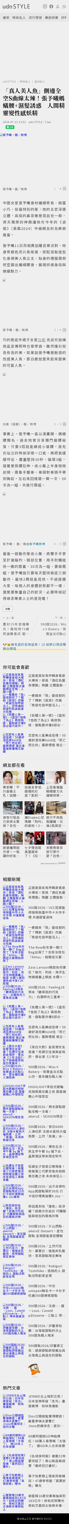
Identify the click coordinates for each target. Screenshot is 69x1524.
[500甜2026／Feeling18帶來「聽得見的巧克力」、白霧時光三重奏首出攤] (14, 992)
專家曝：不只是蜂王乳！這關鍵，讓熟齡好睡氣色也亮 (11, 791)
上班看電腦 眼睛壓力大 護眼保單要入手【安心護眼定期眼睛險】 (54, 791)
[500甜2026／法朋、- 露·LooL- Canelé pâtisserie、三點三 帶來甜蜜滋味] (14, 1311)
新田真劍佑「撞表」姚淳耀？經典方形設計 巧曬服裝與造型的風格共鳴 (47, 1211)
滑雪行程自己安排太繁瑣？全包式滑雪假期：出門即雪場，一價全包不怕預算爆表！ (11, 821)
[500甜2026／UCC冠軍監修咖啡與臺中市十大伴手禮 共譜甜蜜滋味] (14, 913)
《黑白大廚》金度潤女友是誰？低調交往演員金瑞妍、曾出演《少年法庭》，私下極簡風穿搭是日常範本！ (46, 1056)
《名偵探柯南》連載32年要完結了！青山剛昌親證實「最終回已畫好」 (47, 1461)
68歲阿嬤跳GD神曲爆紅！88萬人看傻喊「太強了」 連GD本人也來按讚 (47, 1441)
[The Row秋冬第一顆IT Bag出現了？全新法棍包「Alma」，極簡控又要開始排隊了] (14, 953)
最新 (6, 17)
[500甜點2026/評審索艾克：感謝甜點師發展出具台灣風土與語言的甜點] (14, 1351)
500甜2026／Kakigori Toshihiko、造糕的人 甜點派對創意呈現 (46, 1271)
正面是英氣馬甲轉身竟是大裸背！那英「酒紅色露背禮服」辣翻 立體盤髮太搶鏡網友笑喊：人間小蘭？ (47, 685)
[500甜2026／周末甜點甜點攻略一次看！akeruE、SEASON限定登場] (14, 1112)
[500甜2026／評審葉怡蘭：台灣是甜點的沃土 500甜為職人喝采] (14, 1331)
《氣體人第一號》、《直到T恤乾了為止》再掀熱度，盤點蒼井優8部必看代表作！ (46, 722)
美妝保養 (51, 17)
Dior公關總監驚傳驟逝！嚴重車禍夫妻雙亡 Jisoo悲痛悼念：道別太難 (46, 1423)
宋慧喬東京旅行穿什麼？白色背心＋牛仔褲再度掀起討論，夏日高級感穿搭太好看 (54, 852)
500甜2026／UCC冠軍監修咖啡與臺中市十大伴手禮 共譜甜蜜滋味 (46, 912)
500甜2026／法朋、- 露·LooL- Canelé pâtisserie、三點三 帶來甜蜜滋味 (46, 1312)
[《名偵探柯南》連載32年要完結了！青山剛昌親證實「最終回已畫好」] (14, 1461)
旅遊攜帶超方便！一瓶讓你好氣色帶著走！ (11, 852)
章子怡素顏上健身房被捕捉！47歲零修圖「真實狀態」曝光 (47, 1481)
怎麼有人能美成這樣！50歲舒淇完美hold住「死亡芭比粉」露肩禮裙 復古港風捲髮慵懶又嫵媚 (47, 742)
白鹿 (7, 608)
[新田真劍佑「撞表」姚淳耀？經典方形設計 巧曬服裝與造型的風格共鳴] (14, 1211)
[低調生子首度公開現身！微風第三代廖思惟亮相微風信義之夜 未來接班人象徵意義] (14, 1172)
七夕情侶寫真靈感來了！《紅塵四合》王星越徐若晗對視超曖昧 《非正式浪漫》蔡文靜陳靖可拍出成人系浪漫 (33, 852)
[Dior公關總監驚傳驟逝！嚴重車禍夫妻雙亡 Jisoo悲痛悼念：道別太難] (14, 1421)
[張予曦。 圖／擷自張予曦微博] (34, 516)
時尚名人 (19, 17)
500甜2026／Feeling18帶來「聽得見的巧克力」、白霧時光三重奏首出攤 (46, 994)
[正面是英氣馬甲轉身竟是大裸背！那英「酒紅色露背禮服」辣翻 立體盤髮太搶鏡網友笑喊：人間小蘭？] (14, 681)
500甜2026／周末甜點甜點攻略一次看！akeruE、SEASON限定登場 (47, 1113)
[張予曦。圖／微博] (34, 159)
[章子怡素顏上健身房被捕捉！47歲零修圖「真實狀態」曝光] (14, 1481)
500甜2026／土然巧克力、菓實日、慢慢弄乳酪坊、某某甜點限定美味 (46, 1251)
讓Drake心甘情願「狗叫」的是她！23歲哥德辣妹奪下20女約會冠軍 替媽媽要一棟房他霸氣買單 (34, 821)
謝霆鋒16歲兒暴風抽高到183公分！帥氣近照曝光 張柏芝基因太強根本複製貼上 (48, 1502)
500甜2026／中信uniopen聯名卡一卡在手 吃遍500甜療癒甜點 (46, 1290)
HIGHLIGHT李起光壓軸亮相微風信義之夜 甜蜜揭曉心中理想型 (47, 1091)
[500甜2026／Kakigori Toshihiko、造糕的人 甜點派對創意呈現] (14, 1271)
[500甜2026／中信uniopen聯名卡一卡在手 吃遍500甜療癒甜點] (14, 1291)
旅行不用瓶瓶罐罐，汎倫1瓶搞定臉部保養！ (55, 821)
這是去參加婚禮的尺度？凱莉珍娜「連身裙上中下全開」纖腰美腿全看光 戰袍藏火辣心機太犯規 (34, 791)
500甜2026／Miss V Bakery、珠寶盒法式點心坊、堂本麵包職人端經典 (46, 1073)
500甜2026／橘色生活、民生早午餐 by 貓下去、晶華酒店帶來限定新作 (46, 1151)
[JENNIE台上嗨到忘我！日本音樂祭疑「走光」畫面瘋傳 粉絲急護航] (14, 1402)
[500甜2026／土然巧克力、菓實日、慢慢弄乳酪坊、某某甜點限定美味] (14, 1251)
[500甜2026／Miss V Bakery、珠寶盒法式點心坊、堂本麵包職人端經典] (14, 1072)
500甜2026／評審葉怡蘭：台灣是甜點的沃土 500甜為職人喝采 (45, 1330)
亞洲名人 (39, 81)
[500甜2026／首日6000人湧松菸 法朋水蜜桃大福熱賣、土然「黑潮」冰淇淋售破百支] (14, 1132)
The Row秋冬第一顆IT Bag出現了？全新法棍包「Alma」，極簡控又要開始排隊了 (46, 954)
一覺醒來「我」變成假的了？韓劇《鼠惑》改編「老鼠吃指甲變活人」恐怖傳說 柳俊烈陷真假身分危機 (47, 705)
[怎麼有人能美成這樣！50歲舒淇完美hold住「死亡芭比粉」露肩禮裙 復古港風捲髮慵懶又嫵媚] (14, 740)
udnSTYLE (9, 81)
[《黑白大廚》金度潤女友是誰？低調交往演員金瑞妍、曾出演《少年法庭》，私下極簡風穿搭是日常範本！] (14, 1052)
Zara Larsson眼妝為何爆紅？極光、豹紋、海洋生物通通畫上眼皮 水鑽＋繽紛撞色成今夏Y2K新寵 (47, 974)
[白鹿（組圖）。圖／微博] (34, 397)
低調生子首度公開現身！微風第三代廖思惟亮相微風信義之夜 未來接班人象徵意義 (47, 1173)
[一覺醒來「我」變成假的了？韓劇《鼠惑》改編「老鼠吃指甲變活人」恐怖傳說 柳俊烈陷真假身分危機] (14, 701)
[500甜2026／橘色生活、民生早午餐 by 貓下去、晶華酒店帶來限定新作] (14, 1152)
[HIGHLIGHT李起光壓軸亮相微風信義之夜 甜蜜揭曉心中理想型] (14, 1092)
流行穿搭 (35, 17)
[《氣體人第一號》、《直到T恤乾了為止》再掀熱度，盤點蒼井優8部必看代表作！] (14, 721)
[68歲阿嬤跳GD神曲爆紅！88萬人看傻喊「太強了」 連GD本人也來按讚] (14, 1441)
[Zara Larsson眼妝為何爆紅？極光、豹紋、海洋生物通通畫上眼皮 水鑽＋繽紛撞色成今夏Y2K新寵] (14, 973)
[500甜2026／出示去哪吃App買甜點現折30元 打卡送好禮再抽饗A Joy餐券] (14, 1192)
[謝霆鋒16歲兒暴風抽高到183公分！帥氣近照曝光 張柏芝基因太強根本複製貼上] (14, 1501)
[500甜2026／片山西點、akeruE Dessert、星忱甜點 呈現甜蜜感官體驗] (14, 1231)
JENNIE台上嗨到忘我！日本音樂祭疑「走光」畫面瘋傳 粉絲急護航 (46, 1401)
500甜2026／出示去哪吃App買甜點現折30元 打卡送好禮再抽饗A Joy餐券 (46, 1193)
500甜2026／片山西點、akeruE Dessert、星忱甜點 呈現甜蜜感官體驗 (46, 1231)
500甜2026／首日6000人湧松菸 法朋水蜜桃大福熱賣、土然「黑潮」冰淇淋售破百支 (47, 1133)
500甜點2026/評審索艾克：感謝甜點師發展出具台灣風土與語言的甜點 (46, 1350)
